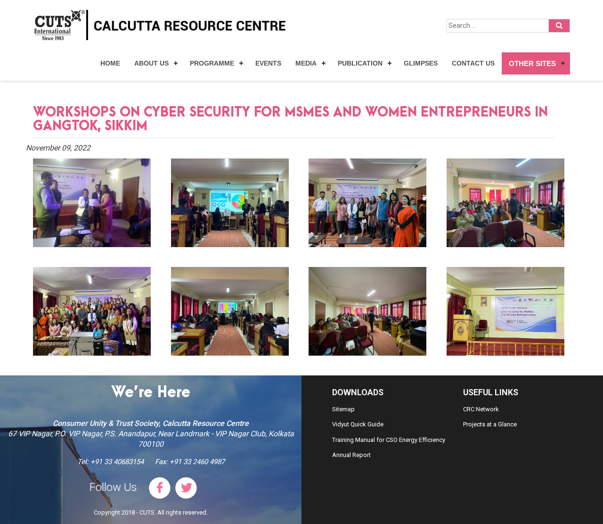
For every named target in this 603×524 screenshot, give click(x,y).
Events (268, 63)
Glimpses (421, 63)
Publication (360, 63)
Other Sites (532, 63)
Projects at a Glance (490, 424)
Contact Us (473, 63)
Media (306, 63)
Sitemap (343, 409)
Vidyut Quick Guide (357, 424)
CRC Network (481, 409)
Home (110, 63)
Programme (212, 63)
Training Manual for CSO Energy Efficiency (388, 439)
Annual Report (351, 454)
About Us (151, 63)
